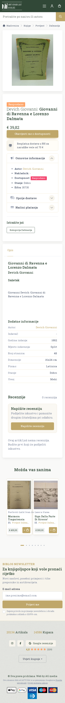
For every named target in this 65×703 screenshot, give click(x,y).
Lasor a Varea (42, 512)
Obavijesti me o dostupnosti (32, 133)
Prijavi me (32, 604)
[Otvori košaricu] (59, 6)
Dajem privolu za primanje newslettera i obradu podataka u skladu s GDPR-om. (30, 613)
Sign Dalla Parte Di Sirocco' (45, 518)
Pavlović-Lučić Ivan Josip (22, 512)
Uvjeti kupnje (31, 659)
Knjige (27, 25)
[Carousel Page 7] (41, 545)
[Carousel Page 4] (32, 545)
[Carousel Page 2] (26, 545)
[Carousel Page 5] (35, 545)
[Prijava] (51, 6)
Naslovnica (12, 25)
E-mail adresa (11, 589)
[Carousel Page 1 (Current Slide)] (22, 545)
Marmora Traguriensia (16, 518)
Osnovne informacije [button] (30, 158)
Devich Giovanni (33, 168)
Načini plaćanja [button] (27, 207)
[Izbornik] (44, 6)
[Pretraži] (60, 16)
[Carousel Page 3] (29, 545)
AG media (51, 676)
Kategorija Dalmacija (21, 230)
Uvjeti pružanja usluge (38, 683)
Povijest (40, 25)
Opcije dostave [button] (26, 198)
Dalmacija (54, 25)
